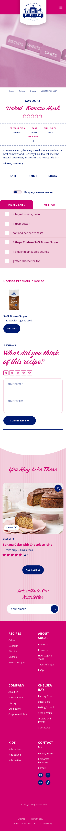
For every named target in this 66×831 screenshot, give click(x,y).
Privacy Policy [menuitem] (37, 818)
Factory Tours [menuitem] (45, 696)
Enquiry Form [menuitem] (45, 753)
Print (33, 175)
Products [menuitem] (43, 644)
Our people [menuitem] (14, 708)
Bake (34, 128)
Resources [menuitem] (44, 650)
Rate (13, 175)
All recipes (33, 569)
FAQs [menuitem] (41, 670)
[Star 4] (23, 373)
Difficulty (50, 128)
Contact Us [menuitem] (44, 727)
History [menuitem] (12, 703)
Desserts (47, 538)
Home (11, 91)
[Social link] (40, 775)
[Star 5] (29, 373)
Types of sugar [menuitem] (46, 664)
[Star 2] (11, 373)
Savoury (33, 91)
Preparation (17, 128)
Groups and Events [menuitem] (44, 720)
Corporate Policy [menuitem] (17, 714)
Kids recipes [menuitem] (14, 749)
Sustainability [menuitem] (15, 697)
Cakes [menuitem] (11, 640)
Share (52, 175)
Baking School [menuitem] (46, 707)
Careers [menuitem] (42, 768)
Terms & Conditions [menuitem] (23, 823)
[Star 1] (5, 373)
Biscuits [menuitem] (12, 651)
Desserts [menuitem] (13, 645)
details (12, 328)
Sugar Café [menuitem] (44, 701)
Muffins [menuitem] (12, 656)
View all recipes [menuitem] (16, 662)
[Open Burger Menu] (61, 7)
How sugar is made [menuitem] (45, 657)
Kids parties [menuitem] (14, 760)
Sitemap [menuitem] (21, 818)
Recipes (22, 91)
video (47, 527)
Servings (33, 136)
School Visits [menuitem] (45, 713)
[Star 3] (17, 373)
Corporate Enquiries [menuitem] (43, 760)
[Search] (32, 488)
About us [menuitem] (13, 691)
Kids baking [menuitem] (14, 754)
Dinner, (7, 163)
